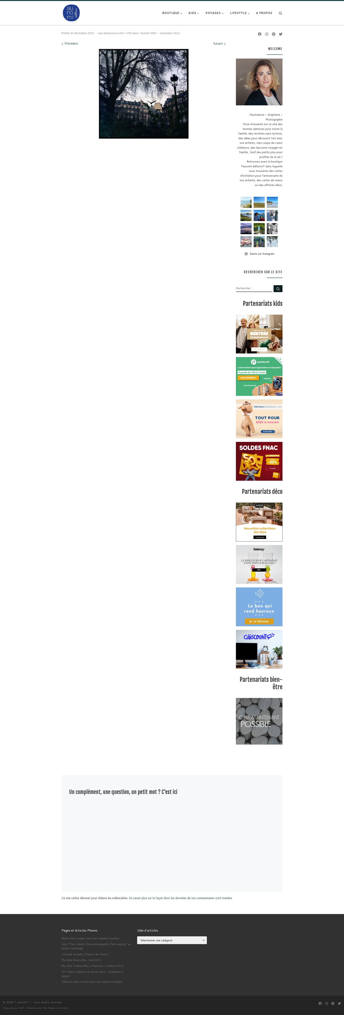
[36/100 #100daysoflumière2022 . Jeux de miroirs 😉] (259, 241)
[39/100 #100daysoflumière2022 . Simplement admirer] (246, 228)
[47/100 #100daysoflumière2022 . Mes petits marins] (259, 215)
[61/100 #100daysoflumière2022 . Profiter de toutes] (259, 202)
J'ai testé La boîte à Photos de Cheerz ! (85, 954)
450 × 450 (125, 33)
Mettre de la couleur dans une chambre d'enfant (90, 938)
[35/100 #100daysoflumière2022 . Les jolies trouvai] (272, 228)
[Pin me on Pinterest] (273, 34)
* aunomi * (22, 1002)
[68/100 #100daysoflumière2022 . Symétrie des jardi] (259, 228)
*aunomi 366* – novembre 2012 (159, 33)
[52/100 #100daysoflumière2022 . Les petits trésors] (246, 241)
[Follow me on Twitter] (280, 34)
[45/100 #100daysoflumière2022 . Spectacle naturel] (246, 215)
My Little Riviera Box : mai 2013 (81, 960)
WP (22, 1008)
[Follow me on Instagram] (266, 34)
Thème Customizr (58, 1008)
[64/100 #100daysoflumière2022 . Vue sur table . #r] (272, 215)
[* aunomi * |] (71, 12)
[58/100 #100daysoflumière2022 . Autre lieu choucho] (272, 241)
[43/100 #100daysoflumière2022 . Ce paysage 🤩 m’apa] (272, 202)
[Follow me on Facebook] (260, 34)
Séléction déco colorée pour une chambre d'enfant (92, 982)
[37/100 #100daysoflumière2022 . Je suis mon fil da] (246, 202)
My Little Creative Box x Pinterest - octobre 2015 (92, 966)
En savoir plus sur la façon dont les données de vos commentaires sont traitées (180, 898)
